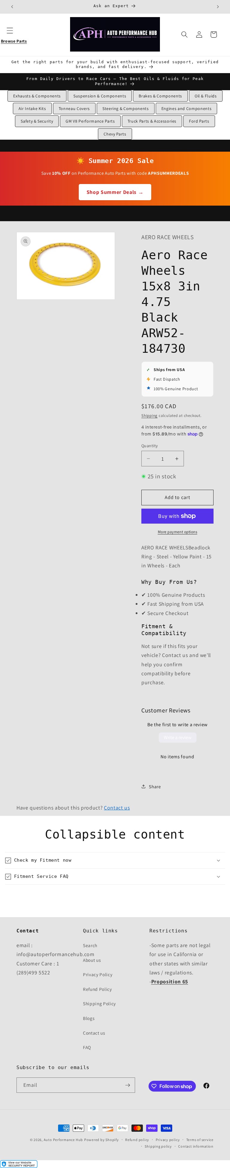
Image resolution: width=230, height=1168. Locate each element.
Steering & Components (125, 108)
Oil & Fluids (206, 96)
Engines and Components (186, 108)
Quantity (149, 445)
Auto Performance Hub (63, 1139)
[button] (14, 34)
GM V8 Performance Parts (90, 121)
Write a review (177, 737)
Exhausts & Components (37, 96)
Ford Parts (199, 121)
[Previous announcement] (12, 6)
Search (90, 945)
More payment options (177, 531)
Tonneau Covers (74, 108)
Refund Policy (97, 989)
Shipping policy (158, 1146)
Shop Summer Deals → (115, 192)
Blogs (88, 1018)
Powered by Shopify (101, 1139)
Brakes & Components (160, 96)
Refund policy (137, 1139)
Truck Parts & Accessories (152, 121)
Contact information (196, 1146)
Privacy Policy (97, 974)
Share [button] (155, 786)
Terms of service (200, 1139)
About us (92, 960)
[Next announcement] (217, 6)
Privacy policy (168, 1139)
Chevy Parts (115, 134)
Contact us (117, 807)
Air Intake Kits (32, 108)
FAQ (87, 1047)
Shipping (149, 415)
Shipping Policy (99, 1003)
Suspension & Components (99, 96)
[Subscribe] (127, 1085)
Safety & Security (37, 121)
